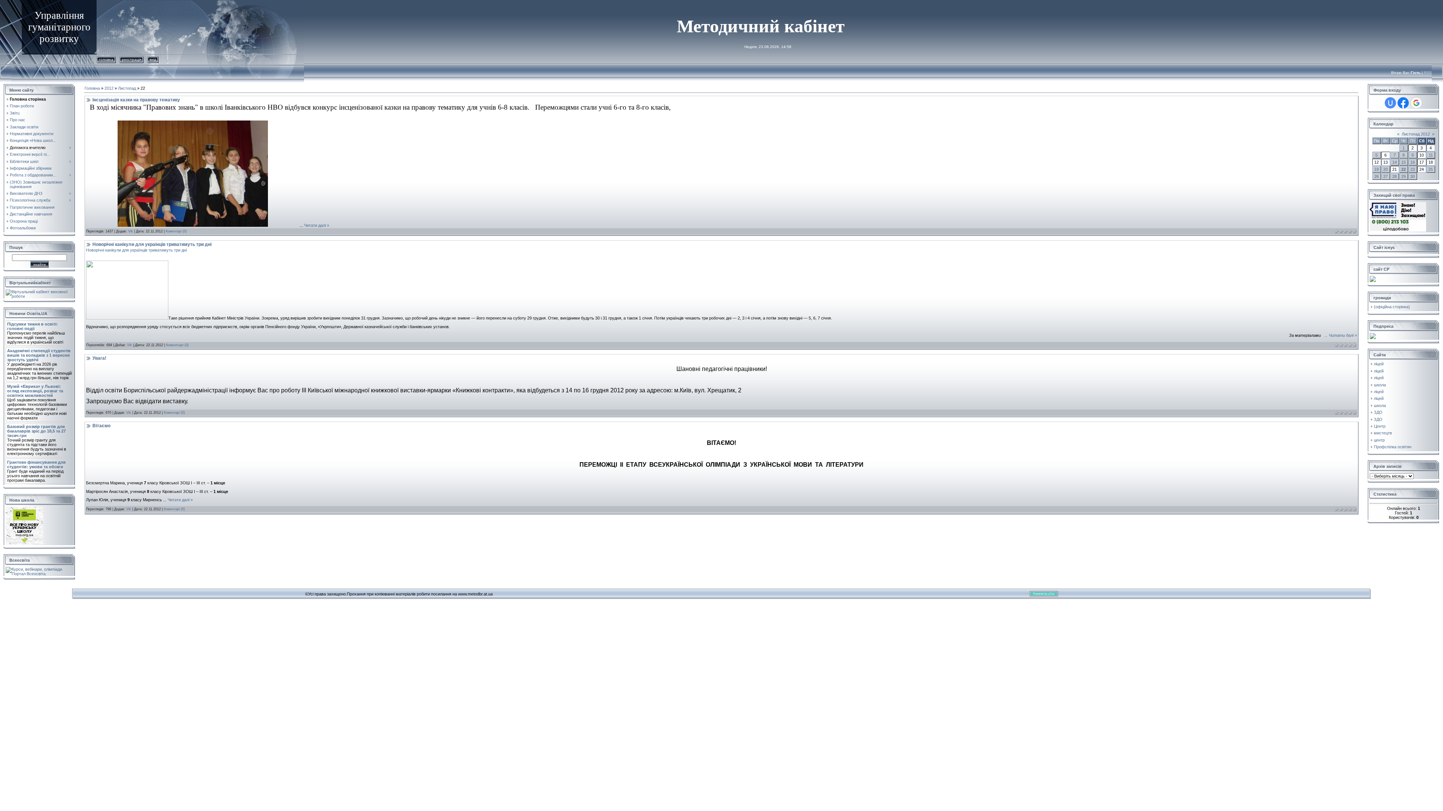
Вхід (153, 59)
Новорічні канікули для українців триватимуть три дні (152, 244)
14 (1394, 162)
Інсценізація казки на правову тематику (136, 100)
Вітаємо (101, 425)
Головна (106, 59)
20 (1385, 169)
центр (1379, 440)
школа (1380, 385)
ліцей (1379, 364)
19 (1376, 169)
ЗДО (1378, 412)
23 (1412, 169)
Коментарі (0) (176, 231)
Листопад (127, 88)
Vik (130, 231)
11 (1431, 155)
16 (1412, 162)
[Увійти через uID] (1390, 103)
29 (1403, 176)
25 (1430, 169)
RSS (1428, 73)
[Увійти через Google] (1416, 103)
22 (1403, 169)
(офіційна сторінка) (1392, 307)
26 (1376, 176)
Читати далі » (316, 225)
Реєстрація (131, 59)
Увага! (99, 358)
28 (1394, 176)
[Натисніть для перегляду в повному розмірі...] (193, 225)
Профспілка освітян (1392, 447)
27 (1385, 176)
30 (1412, 176)
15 (1403, 162)
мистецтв (1383, 433)
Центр (1380, 426)
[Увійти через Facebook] (1403, 103)
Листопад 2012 (1416, 134)
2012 (108, 88)
